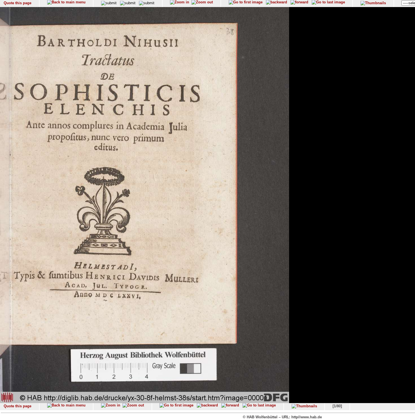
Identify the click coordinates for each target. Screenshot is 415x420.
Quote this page (17, 3)
